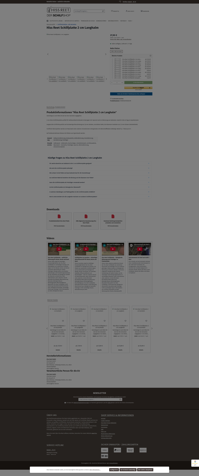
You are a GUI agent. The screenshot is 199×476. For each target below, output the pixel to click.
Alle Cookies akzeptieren (145, 469)
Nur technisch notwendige (128, 469)
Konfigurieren (114, 469)
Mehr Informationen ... (95, 469)
